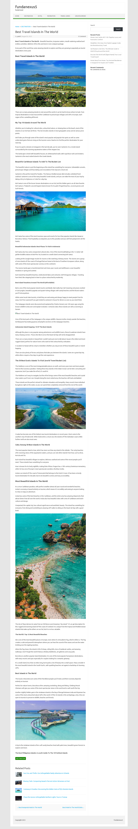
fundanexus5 (26, 7)
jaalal (19, 36)
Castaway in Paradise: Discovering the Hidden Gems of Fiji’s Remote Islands (48, 789)
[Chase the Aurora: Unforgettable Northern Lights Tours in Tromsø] (18, 801)
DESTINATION (28, 16)
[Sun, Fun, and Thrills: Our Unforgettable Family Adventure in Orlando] (18, 778)
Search (92, 25)
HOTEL (40, 16)
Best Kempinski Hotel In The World (29, 807)
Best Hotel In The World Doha (73, 807)
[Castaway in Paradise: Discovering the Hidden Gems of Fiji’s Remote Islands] (18, 793)
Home (17, 16)
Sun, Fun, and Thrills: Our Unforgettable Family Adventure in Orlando (46, 773)
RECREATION (51, 16)
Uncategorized (80, 16)
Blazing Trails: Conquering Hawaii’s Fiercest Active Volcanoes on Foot (46, 781)
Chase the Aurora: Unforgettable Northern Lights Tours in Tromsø (45, 797)
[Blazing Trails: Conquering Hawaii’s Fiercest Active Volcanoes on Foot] (18, 785)
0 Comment (82, 36)
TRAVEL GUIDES (65, 16)
